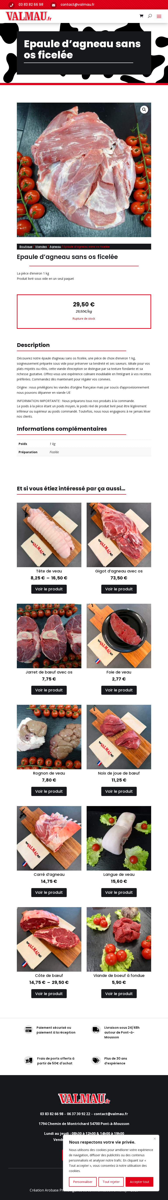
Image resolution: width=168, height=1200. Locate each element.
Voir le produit (49, 589)
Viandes (41, 247)
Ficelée (54, 452)
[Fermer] (154, 1138)
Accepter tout (139, 1182)
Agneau (55, 247)
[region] (111, 1163)
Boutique (25, 247)
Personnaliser (82, 1182)
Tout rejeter (111, 1182)
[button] (144, 110)
